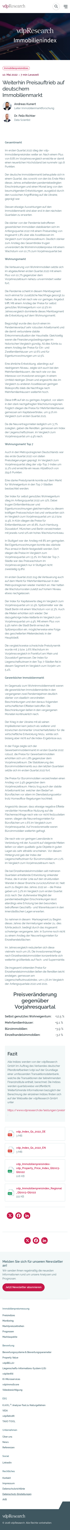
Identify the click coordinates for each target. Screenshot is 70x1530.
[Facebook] (18, 1215)
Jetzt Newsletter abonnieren (24, 1287)
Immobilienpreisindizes (16, 68)
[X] (10, 1215)
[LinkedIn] (27, 1215)
